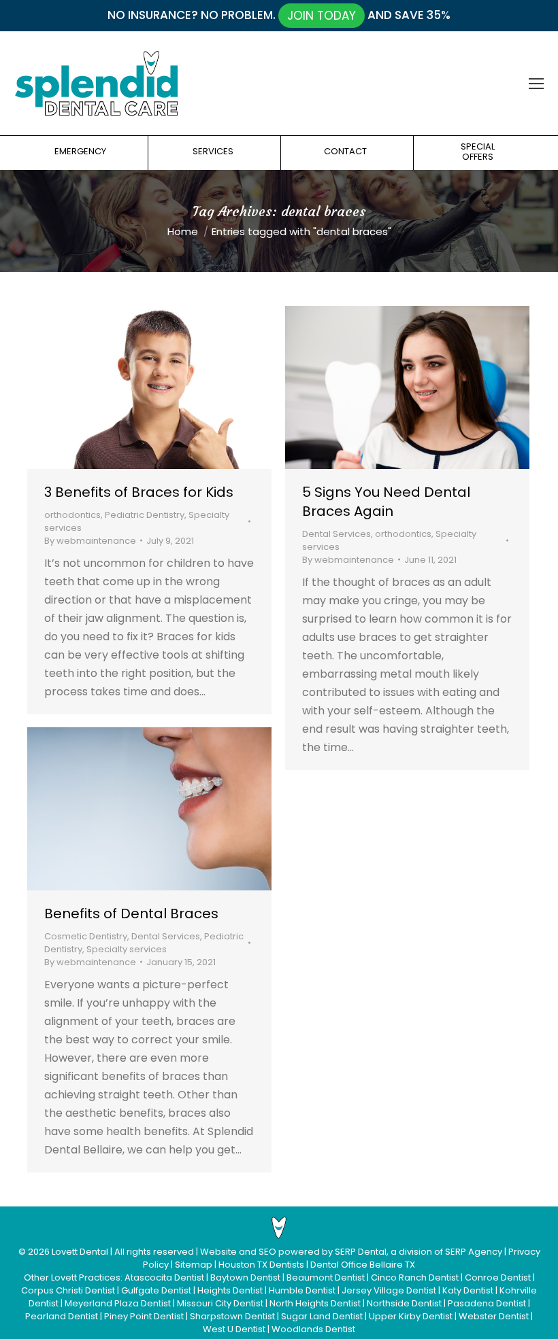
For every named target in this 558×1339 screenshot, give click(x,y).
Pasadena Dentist (487, 1303)
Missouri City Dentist (220, 1303)
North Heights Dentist (315, 1303)
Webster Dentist (494, 1316)
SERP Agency (473, 1251)
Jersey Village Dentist (389, 1290)
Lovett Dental (80, 1251)
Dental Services (336, 533)
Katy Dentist (467, 1290)
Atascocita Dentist (164, 1277)
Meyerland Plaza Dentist (118, 1303)
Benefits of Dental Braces (131, 913)
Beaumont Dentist (325, 1277)
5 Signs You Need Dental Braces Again (386, 502)
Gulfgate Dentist (156, 1290)
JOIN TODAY (321, 15)
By (90, 540)
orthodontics (72, 514)
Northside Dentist (404, 1303)
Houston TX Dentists (261, 1264)
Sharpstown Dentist (232, 1316)
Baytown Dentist (245, 1277)
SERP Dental (361, 1251)
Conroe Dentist (498, 1277)
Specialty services (126, 949)
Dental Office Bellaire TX (362, 1264)
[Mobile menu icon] (536, 83)
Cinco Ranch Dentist (415, 1277)
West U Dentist (234, 1329)
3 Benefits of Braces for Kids (138, 492)
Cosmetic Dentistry (85, 936)
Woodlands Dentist (313, 1329)
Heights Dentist (230, 1290)
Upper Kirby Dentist (411, 1316)
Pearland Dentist (61, 1316)
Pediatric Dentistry (144, 514)
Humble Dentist (302, 1290)
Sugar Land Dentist (322, 1316)
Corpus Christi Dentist (68, 1290)
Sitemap (193, 1264)
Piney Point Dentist (144, 1316)
